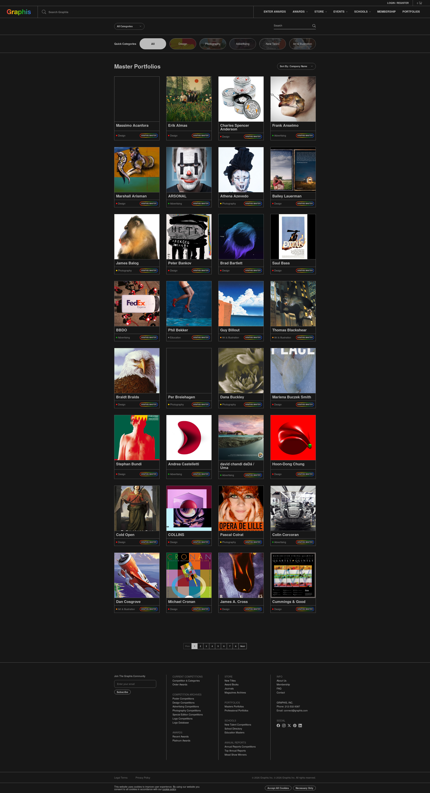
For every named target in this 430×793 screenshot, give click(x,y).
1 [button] (194, 646)
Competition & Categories (186, 680)
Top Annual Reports (235, 750)
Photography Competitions (187, 710)
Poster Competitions (183, 698)
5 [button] (218, 646)
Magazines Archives (235, 692)
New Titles (230, 680)
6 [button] (224, 646)
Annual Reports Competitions (240, 746)
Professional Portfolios (236, 710)
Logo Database (181, 722)
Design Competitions (184, 702)
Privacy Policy (143, 777)
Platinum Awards (181, 740)
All (153, 44)
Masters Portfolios (234, 706)
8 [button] (235, 646)
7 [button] (229, 646)
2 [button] (200, 646)
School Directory (233, 728)
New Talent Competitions (238, 724)
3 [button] (206, 646)
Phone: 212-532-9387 (288, 706)
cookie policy (169, 789)
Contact (281, 692)
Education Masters (234, 732)
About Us (281, 680)
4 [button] (212, 646)
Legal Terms (120, 777)
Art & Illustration (302, 44)
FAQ (279, 688)
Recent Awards (181, 736)
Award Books (232, 684)
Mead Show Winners (236, 754)
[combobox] (129, 26)
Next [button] (242, 646)
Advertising (242, 44)
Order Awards (180, 684)
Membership (283, 684)
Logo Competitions (182, 718)
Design (183, 44)
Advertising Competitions (186, 706)
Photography (212, 44)
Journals (229, 688)
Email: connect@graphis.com (292, 710)
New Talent (272, 44)
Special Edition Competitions (188, 714)
